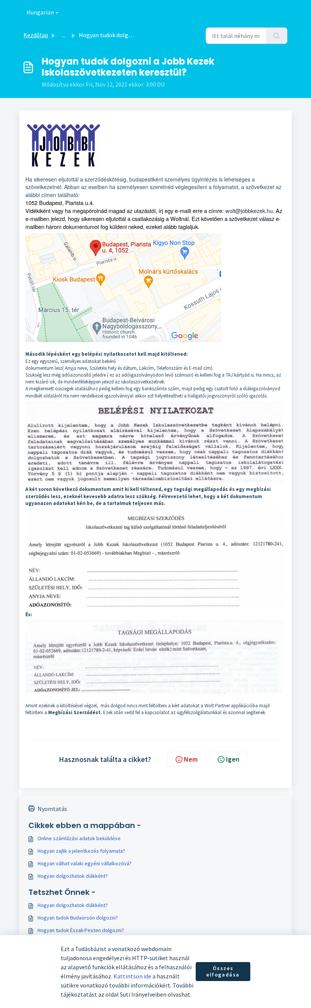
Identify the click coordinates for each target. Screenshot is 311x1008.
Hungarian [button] (40, 12)
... (63, 35)
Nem (191, 759)
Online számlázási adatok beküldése (79, 838)
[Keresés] (276, 35)
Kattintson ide (132, 976)
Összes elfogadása (223, 971)
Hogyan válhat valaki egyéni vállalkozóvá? (85, 863)
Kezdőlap (36, 35)
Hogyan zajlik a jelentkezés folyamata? (81, 850)
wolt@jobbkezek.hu (249, 211)
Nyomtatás (52, 808)
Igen (232, 759)
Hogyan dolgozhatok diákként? (73, 875)
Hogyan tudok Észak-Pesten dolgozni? (81, 930)
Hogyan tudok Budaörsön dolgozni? (78, 917)
